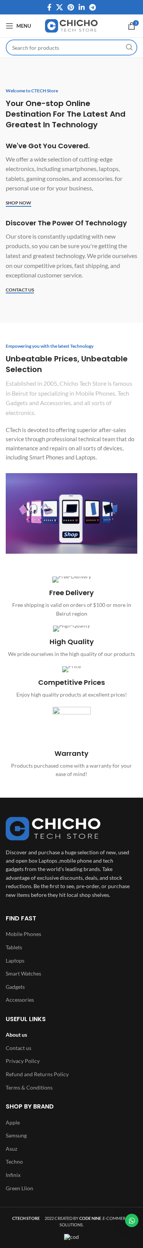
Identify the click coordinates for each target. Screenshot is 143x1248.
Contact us (18, 1048)
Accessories (20, 999)
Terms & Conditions (29, 1087)
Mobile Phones (23, 934)
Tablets (14, 947)
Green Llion (19, 1188)
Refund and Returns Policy (37, 1074)
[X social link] (59, 7)
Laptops (15, 960)
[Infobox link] (71, 597)
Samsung (16, 1135)
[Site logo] (71, 25)
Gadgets (15, 987)
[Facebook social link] (49, 7)
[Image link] (53, 828)
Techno (14, 1161)
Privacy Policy (23, 1061)
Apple (13, 1122)
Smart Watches (23, 973)
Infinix (13, 1175)
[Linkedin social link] (81, 7)
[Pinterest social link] (70, 7)
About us (16, 1034)
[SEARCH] (129, 47)
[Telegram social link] (92, 7)
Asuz (11, 1148)
